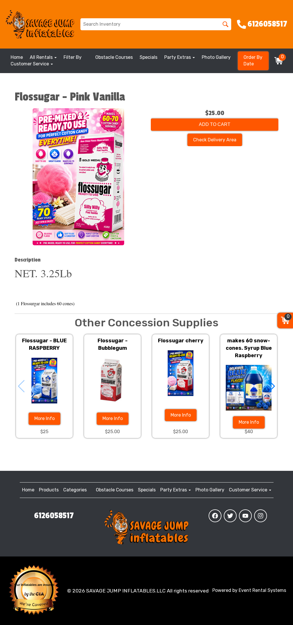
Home (17, 57)
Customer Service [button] (30, 64)
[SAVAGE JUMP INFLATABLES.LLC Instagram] (260, 515)
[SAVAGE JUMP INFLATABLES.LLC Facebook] (215, 515)
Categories (75, 490)
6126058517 (54, 516)
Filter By (73, 57)
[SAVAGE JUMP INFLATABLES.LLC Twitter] (230, 515)
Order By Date (252, 61)
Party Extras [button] (178, 57)
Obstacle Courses (114, 57)
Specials (148, 57)
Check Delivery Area (214, 139)
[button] (272, 386)
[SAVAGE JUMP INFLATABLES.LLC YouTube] (245, 515)
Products (49, 490)
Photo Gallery (216, 57)
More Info (44, 418)
